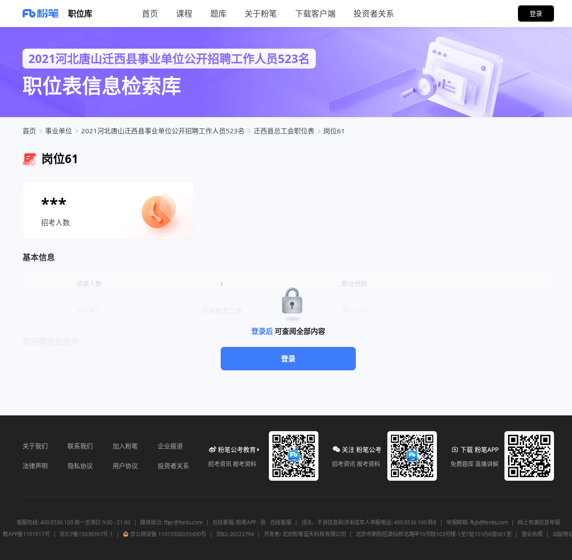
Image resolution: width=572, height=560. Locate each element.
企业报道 (170, 446)
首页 (29, 130)
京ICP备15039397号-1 (86, 534)
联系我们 (80, 446)
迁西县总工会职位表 (284, 130)
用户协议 (125, 465)
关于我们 (35, 446)
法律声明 (35, 465)
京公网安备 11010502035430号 (167, 534)
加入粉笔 (125, 446)
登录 (288, 359)
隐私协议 (80, 465)
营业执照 (532, 534)
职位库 (80, 13)
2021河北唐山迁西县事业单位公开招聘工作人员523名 (163, 130)
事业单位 (58, 130)
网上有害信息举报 (539, 522)
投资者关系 (173, 465)
